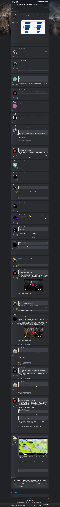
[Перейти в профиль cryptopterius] (15, 93)
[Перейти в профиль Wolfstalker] (12, 8)
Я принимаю (46, 504)
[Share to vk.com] (11, 492)
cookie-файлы (16, 504)
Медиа (19, 4)
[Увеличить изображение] (27, 26)
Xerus (15, 214)
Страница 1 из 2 (18, 11)
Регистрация (46, 1)
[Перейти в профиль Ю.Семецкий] (15, 206)
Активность (25, 4)
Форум (17, 4)
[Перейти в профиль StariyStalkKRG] (15, 130)
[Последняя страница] (15, 11)
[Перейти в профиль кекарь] (15, 79)
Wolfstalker (15, 13)
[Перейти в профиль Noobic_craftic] (15, 177)
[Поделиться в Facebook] (14, 492)
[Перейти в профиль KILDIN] (15, 118)
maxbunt (15, 48)
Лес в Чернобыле (23, 357)
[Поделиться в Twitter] (12, 492)
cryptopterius (15, 89)
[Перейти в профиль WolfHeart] (15, 351)
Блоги (22, 4)
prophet (15, 226)
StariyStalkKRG (14, 125)
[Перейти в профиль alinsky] (15, 439)
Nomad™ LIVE (15, 60)
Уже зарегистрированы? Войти (39, 1)
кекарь (15, 160)
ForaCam (14, 101)
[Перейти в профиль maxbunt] (15, 52)
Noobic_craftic (14, 172)
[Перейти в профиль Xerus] (15, 218)
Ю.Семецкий (15, 202)
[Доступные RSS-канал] (48, 498)
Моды (14, 4)
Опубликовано (21, 48)
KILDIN (15, 113)
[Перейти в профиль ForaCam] (15, 106)
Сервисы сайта (31, 4)
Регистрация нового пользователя (21, 486)
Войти (38, 485)
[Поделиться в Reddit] (15, 492)
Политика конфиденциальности (30, 501)
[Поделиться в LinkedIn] (16, 492)
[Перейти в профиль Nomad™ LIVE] (15, 64)
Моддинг (35, 4)
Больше (39, 4)
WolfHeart (14, 347)
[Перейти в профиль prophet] (15, 230)
